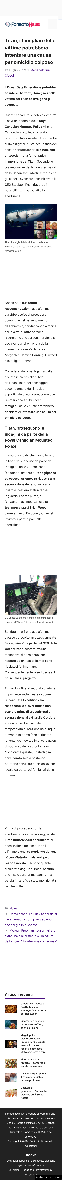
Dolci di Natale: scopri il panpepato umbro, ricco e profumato (33, 1077)
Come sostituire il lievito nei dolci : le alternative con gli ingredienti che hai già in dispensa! (31, 919)
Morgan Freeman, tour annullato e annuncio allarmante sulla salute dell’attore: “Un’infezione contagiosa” (31, 936)
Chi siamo (14, 1169)
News (13, 908)
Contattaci (31, 1145)
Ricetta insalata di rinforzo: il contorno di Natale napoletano (33, 1063)
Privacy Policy (44, 1169)
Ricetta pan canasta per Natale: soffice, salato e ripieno (32, 1024)
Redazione (28, 1169)
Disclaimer (31, 1174)
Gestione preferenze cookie (48, 1177)
